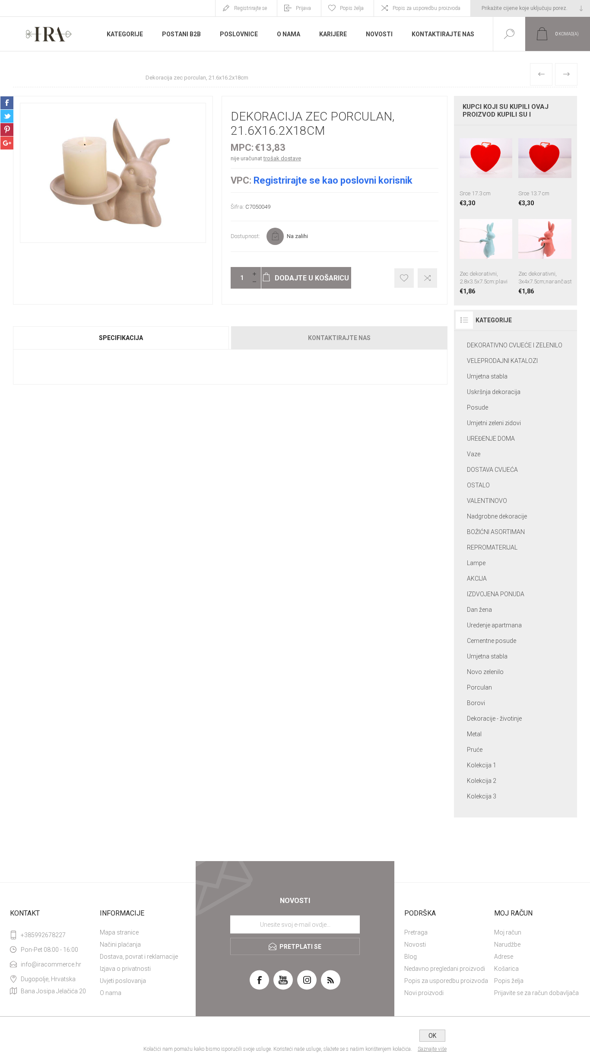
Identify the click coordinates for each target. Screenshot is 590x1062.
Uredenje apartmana (494, 625)
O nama (110, 992)
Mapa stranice (119, 932)
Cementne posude (491, 640)
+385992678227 (43, 935)
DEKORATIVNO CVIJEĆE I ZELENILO (514, 345)
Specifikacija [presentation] (121, 337)
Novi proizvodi (424, 992)
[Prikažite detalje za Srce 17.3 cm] (486, 169)
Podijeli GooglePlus (6, 143)
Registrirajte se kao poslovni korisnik (333, 180)
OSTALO (478, 485)
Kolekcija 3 (481, 796)
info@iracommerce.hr (51, 964)
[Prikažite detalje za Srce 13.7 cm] (544, 169)
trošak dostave (282, 158)
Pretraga (416, 932)
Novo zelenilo (485, 671)
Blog (410, 956)
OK (432, 1035)
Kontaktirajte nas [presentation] (339, 337)
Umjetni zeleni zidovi (494, 423)
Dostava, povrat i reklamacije (139, 956)
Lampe (476, 563)
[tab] (121, 338)
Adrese (503, 956)
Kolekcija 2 (481, 780)
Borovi (476, 703)
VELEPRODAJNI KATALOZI (502, 360)
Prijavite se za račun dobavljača (536, 992)
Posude (477, 407)
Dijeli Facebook (6, 102)
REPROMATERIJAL (492, 547)
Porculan (479, 687)
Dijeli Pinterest (6, 129)
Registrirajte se (250, 8)
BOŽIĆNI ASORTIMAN (496, 531)
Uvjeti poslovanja (123, 980)
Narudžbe (507, 944)
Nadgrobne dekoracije (497, 516)
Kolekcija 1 (481, 765)
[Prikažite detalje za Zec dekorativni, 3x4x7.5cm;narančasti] (544, 254)
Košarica (506, 968)
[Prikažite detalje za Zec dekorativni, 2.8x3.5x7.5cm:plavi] (486, 254)
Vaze (473, 454)
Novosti (415, 944)
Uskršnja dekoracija (493, 391)
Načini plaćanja (120, 944)
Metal (474, 734)
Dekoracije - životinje (494, 718)
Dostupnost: (245, 236)
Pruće (474, 749)
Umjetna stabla (487, 376)
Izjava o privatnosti (125, 968)
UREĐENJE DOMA (491, 438)
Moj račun (507, 932)
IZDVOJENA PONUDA (495, 594)
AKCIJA (477, 578)
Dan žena (479, 609)
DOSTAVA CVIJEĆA (492, 469)
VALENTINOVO (487, 500)
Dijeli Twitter (6, 116)
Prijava (303, 8)
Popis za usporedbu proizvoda (426, 8)
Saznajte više (432, 1049)
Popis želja (508, 980)
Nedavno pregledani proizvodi (444, 968)
